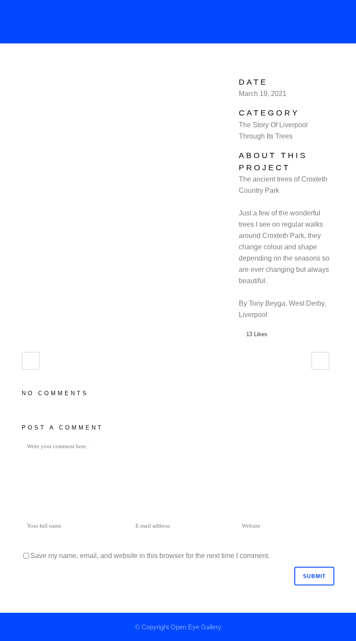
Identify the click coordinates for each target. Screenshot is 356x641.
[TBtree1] (24, 82)
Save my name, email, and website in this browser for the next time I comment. (150, 555)
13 (256, 334)
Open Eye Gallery (196, 627)
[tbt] (22, 82)
